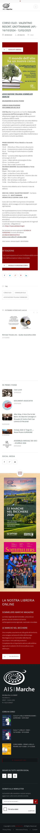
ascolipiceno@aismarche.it (11, 235)
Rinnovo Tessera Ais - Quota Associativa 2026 (19, 335)
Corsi (31, 35)
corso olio (7, 293)
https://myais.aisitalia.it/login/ (15, 226)
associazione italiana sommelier (15, 297)
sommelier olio (20, 293)
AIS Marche (19, 826)
